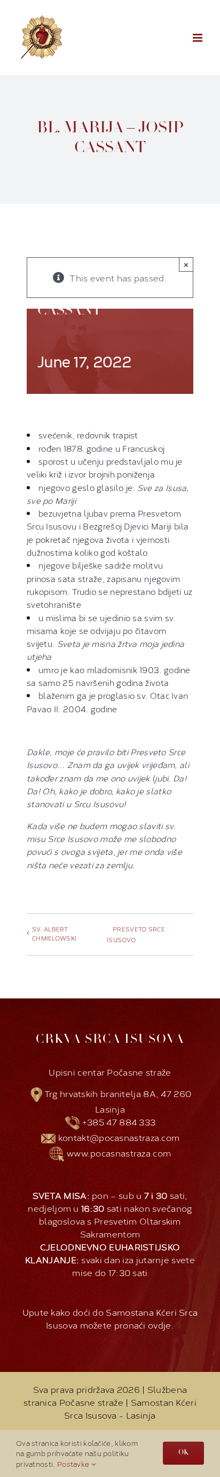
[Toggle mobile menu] (198, 37)
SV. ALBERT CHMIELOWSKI (54, 933)
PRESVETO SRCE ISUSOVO (136, 934)
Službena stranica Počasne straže (105, 1395)
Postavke (74, 1463)
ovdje (159, 1324)
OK (183, 1453)
